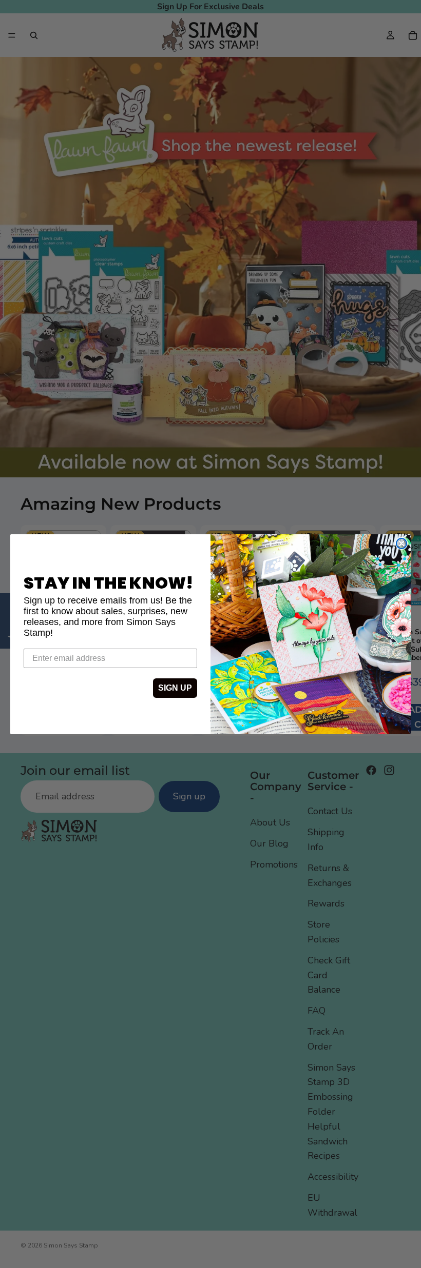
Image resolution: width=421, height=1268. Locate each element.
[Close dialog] (401, 543)
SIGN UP (175, 687)
